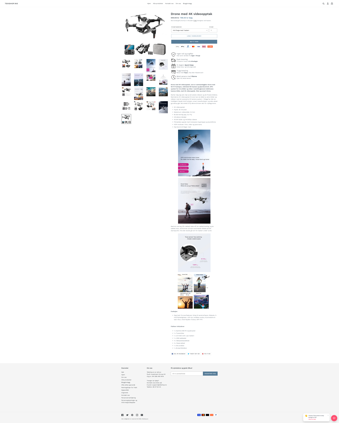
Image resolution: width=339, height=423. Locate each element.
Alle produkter (126, 380)
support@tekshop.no (159, 385)
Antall (211, 27)
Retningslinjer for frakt (129, 387)
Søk (122, 372)
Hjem (123, 375)
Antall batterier (176, 27)
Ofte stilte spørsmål (128, 385)
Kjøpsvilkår (125, 390)
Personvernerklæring (128, 398)
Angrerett (124, 392)
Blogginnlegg (125, 382)
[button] (334, 418)
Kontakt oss (125, 395)
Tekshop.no (11, 3)
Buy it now (194, 41)
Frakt (195, 20)
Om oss (124, 377)
